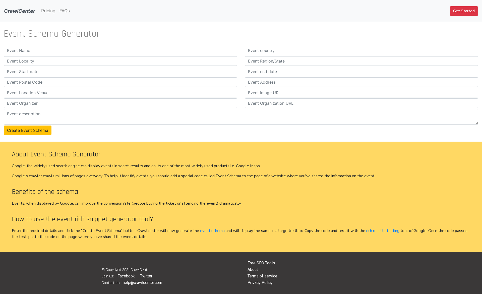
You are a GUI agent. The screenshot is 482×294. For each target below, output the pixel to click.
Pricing (48, 10)
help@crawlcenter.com (142, 282)
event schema (212, 230)
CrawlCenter (19, 11)
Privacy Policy (260, 282)
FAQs (64, 10)
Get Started (464, 11)
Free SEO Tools (261, 263)
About (253, 269)
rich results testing (382, 230)
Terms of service (262, 276)
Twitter (146, 276)
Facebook (126, 276)
